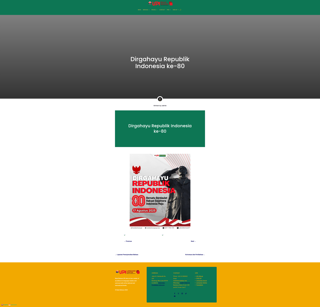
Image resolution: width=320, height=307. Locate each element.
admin (164, 106)
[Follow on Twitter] (178, 293)
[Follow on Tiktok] (186, 293)
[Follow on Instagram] (182, 293)
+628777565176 (185, 283)
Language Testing (201, 283)
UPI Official (199, 276)
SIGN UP (175, 10)
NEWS (139, 10)
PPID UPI (199, 278)
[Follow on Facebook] (174, 293)
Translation (199, 285)
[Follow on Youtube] (174, 296)
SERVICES (145, 10)
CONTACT (162, 10)
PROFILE (154, 10)
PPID (168, 10)
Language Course (201, 280)
